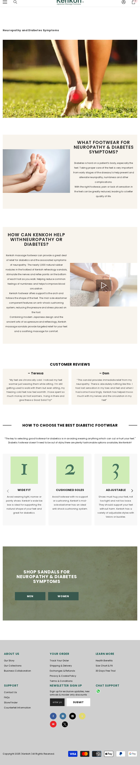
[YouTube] (53, 724)
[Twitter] (65, 725)
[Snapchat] (82, 716)
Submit (78, 702)
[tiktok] (72, 716)
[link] (36, 171)
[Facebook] (53, 716)
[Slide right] (132, 491)
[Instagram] (62, 716)
